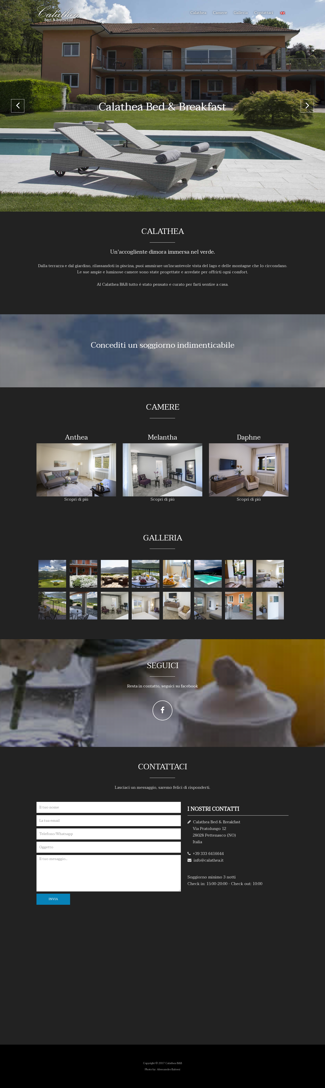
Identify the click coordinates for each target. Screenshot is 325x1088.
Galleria (241, 13)
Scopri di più (76, 499)
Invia (53, 899)
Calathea (198, 13)
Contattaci (263, 13)
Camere (220, 13)
